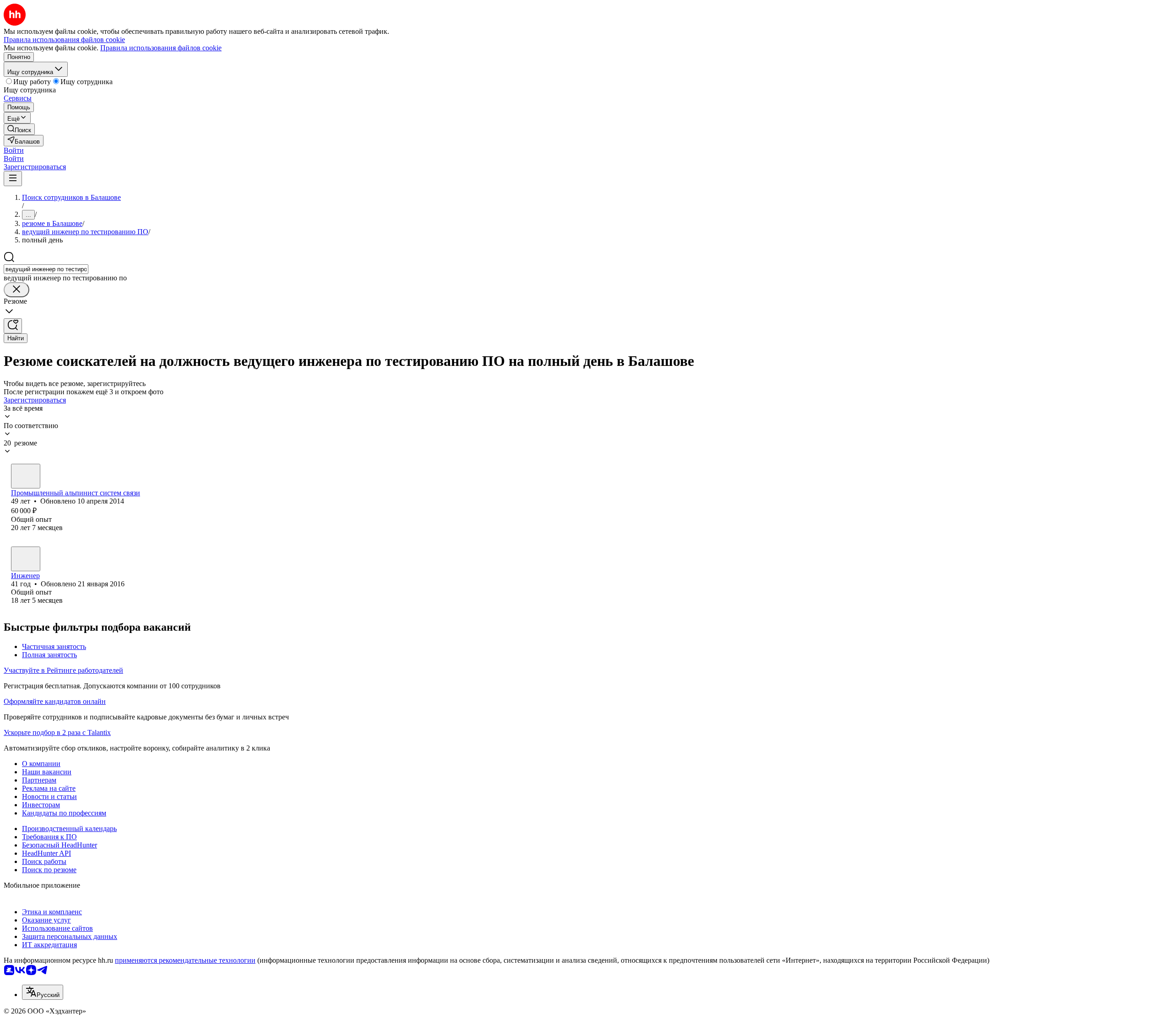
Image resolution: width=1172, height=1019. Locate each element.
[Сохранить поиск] (13, 325)
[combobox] (46, 269)
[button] (14, 150)
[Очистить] (16, 289)
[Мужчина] (25, 476)
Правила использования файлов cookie (161, 48)
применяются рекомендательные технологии (185, 960)
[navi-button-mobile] (13, 178)
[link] (19, 129)
